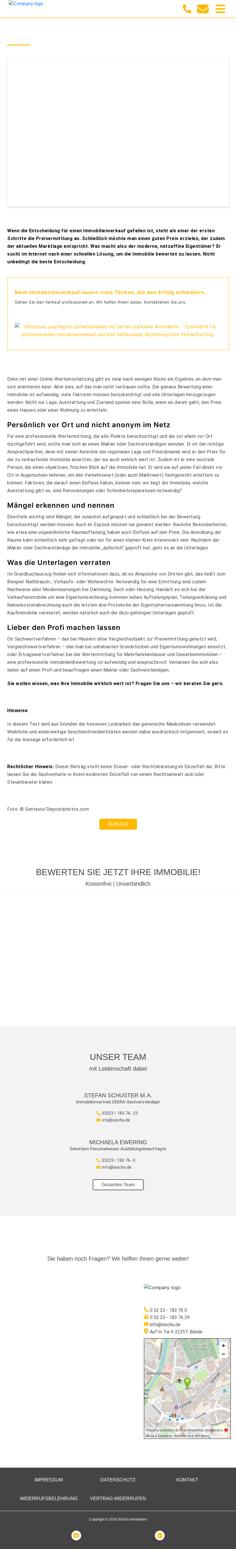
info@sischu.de (117, 1167)
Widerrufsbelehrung (49, 1498)
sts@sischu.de (116, 1120)
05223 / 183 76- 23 (120, 1113)
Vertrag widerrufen (118, 1498)
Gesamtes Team (118, 1184)
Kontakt (187, 1479)
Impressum (49, 1479)
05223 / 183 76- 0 (118, 1160)
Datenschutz (118, 1479)
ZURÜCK (118, 824)
